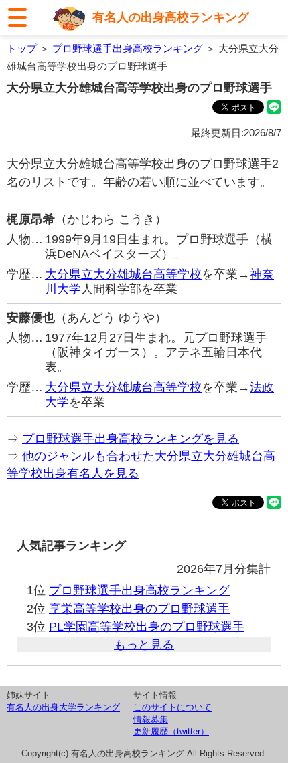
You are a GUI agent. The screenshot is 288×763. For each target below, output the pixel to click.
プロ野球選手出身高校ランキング (127, 48)
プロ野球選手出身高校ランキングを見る (130, 438)
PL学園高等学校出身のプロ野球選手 (146, 626)
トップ (22, 48)
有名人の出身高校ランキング (170, 17)
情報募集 (150, 719)
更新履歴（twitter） (171, 731)
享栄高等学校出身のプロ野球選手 (139, 608)
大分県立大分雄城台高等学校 (123, 274)
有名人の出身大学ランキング (63, 707)
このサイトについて (172, 707)
